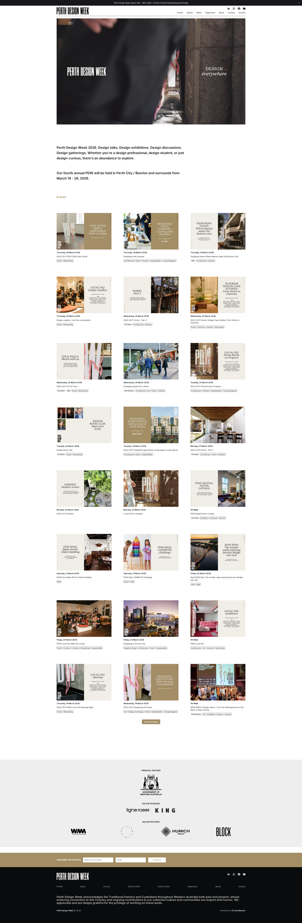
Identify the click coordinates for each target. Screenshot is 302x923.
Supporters (210, 12)
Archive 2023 (164, 886)
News (199, 12)
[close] (299, 3)
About (221, 12)
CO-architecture (238, 910)
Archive (242, 12)
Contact (231, 12)
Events (180, 12)
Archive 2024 (134, 886)
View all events (151, 722)
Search (190, 12)
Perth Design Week (65, 910)
